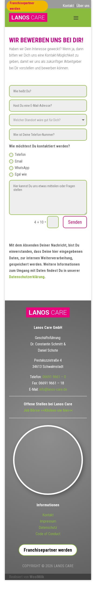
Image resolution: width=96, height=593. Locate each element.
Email (18, 161)
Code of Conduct (48, 534)
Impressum (48, 521)
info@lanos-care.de (53, 389)
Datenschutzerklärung (27, 277)
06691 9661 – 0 (54, 377)
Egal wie (21, 174)
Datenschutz (48, 527)
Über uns (83, 5)
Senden (75, 222)
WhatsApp (22, 168)
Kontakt (68, 5)
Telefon (20, 154)
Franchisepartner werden (22, 5)
